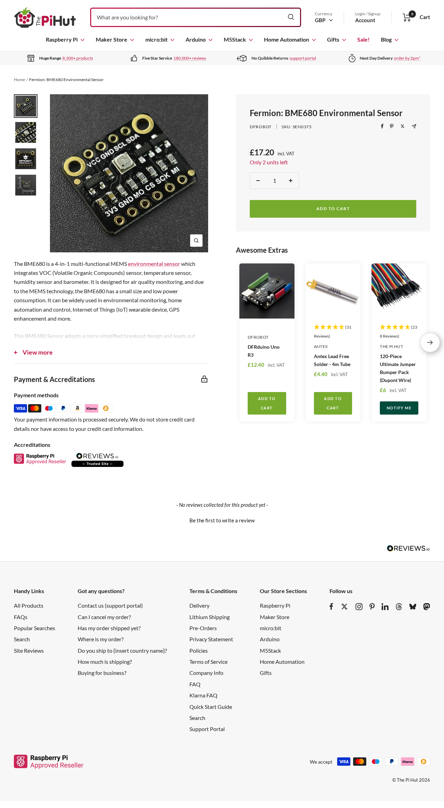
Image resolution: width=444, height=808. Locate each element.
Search (22, 639)
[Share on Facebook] (382, 126)
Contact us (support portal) (110, 605)
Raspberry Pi (62, 39)
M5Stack (235, 39)
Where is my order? (100, 639)
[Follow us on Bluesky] (412, 606)
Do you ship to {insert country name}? (122, 650)
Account (365, 20)
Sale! (363, 39)
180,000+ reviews (189, 58)
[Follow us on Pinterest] (372, 606)
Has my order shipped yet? (109, 628)
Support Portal (207, 729)
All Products (28, 605)
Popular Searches (34, 628)
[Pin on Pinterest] (391, 126)
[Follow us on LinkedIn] (385, 606)
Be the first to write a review (222, 520)
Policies (198, 650)
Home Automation (286, 39)
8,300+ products (77, 58)
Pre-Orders (203, 628)
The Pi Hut (391, 346)
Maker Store (111, 39)
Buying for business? (102, 672)
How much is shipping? (105, 661)
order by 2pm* (407, 58)
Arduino (196, 39)
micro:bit (156, 39)
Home (19, 79)
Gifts (333, 39)
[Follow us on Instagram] (359, 606)
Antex (321, 346)
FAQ (194, 684)
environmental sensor (154, 263)
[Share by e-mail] (414, 126)
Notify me (399, 408)
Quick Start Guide (210, 706)
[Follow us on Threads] (398, 606)
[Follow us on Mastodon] (426, 606)
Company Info (206, 672)
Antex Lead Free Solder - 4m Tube (332, 360)
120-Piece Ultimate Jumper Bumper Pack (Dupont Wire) (398, 368)
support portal (303, 58)
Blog (386, 39)
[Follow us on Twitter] (344, 606)
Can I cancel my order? (104, 617)
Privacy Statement (211, 639)
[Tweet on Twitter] (402, 126)
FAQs (20, 617)
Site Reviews (29, 650)
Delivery (199, 605)
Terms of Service (208, 661)
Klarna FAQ (203, 695)
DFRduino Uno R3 (264, 351)
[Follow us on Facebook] (331, 606)
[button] (222, 519)
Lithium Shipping (209, 617)
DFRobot (261, 126)
